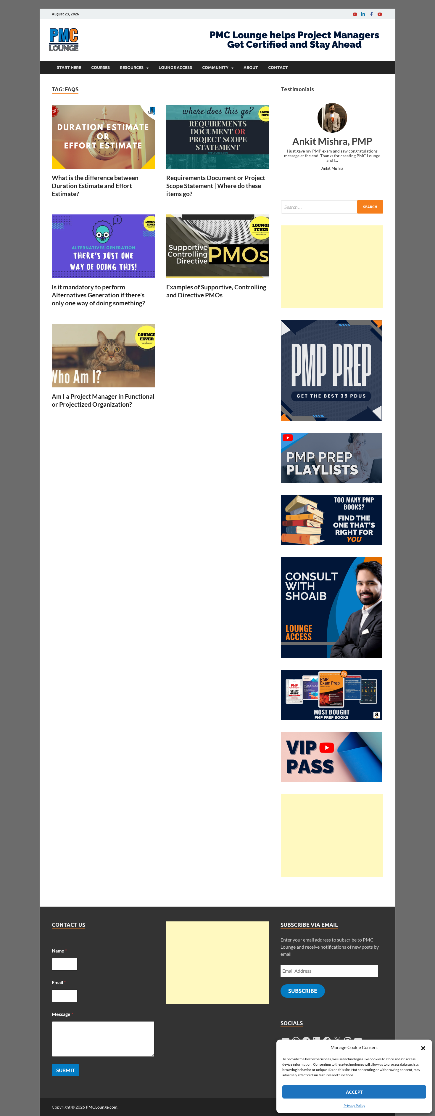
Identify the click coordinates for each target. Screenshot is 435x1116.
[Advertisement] (332, 266)
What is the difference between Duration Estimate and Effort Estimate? (95, 186)
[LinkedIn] (363, 14)
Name (59, 950)
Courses (100, 67)
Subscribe (302, 991)
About (251, 67)
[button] (423, 1047)
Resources (132, 67)
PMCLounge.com (101, 1106)
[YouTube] (354, 14)
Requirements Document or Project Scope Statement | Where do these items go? (215, 186)
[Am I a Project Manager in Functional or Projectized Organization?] (103, 355)
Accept (354, 1092)
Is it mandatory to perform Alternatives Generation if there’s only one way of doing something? (98, 295)
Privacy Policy (354, 1105)
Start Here (69, 67)
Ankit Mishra (332, 168)
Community (215, 67)
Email (59, 982)
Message (62, 1014)
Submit (65, 1070)
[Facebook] (371, 14)
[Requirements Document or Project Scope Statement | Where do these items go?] (217, 137)
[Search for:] (332, 207)
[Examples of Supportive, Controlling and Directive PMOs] (217, 246)
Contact (278, 67)
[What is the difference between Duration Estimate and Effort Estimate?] (103, 137)
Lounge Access (175, 67)
